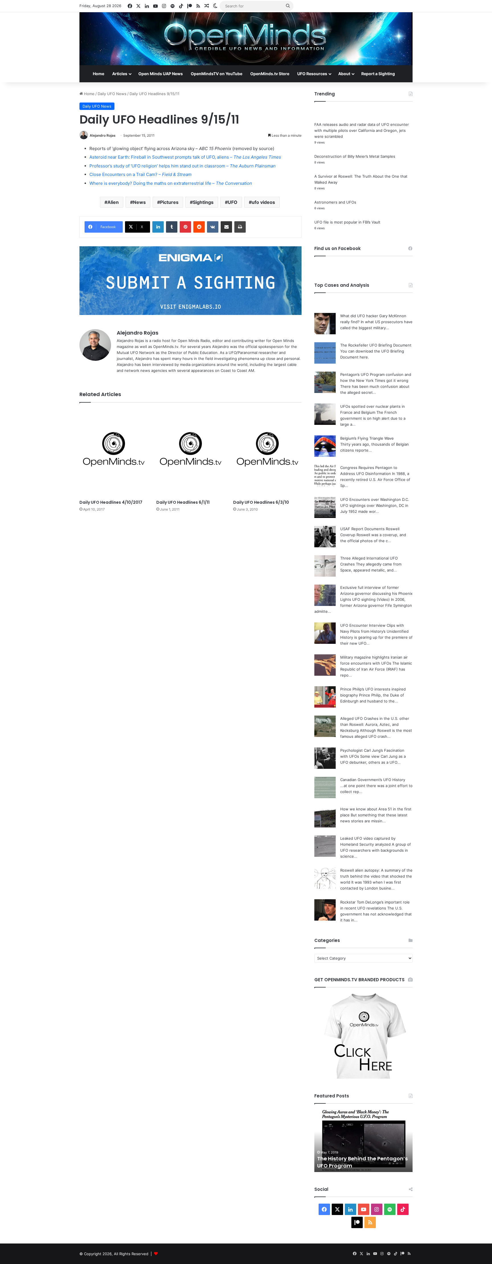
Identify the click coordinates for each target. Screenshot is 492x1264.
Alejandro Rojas (103, 135)
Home (98, 73)
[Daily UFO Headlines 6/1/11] (190, 452)
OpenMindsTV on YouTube (216, 73)
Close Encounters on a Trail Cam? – (140, 174)
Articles (119, 73)
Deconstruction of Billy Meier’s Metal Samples (354, 156)
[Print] (240, 227)
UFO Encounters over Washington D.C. (374, 499)
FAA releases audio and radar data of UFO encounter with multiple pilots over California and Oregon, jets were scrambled (361, 130)
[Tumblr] (171, 227)
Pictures (169, 202)
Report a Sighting (378, 73)
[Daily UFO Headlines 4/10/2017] (113, 452)
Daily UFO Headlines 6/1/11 (183, 502)
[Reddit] (199, 227)
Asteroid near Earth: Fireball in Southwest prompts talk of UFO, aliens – (185, 157)
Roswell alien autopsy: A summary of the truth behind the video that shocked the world (376, 876)
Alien (113, 202)
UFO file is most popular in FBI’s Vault (347, 222)
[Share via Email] (226, 227)
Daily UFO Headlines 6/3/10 (261, 502)
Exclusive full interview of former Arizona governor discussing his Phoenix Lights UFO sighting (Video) (376, 593)
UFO (232, 202)
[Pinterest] (185, 227)
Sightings (203, 202)
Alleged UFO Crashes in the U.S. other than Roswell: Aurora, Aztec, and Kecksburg (374, 724)
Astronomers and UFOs (335, 202)
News (139, 202)
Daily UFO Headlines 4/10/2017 (110, 502)
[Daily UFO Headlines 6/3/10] (267, 452)
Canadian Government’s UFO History (372, 779)
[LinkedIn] (158, 227)
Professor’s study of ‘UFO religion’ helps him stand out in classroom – (182, 166)
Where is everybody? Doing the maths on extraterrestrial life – (170, 183)
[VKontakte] (212, 227)
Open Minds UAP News (160, 73)
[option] (363, 1140)
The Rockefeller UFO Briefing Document (375, 345)
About (344, 73)
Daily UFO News (112, 93)
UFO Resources (312, 73)
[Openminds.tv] (246, 38)
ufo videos (263, 202)
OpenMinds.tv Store (269, 73)
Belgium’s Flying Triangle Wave (367, 438)
